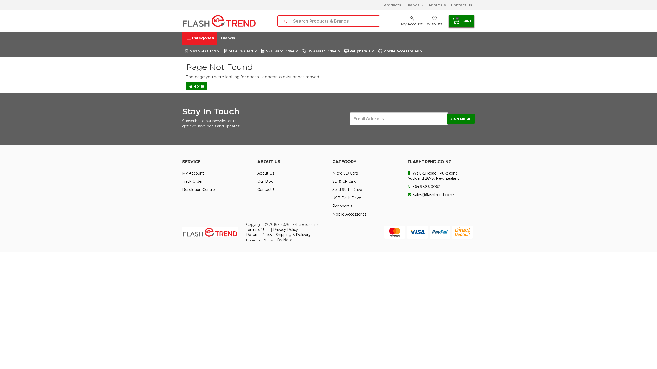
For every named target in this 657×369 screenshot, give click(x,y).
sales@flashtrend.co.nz (433, 194)
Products (392, 5)
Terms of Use (258, 229)
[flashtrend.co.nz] (219, 21)
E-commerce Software (261, 240)
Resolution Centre (198, 189)
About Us (437, 5)
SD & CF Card (241, 51)
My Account (193, 173)
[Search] (285, 21)
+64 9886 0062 (425, 186)
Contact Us (461, 5)
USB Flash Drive (321, 51)
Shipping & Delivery (293, 234)
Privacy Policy (285, 229)
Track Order (192, 181)
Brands (413, 5)
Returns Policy (259, 234)
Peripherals (360, 51)
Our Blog (265, 181)
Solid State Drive (347, 189)
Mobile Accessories (401, 51)
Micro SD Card (203, 51)
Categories (203, 38)
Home (198, 86)
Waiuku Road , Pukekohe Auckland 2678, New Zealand (434, 176)
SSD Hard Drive (280, 51)
